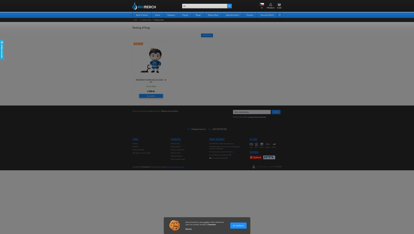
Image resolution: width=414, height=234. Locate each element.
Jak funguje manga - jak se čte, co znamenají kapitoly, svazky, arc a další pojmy (224, 148)
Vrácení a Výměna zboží (178, 150)
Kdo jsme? (135, 146)
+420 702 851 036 (219, 129)
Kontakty (135, 143)
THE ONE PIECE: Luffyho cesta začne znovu (221, 143)
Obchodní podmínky (177, 156)
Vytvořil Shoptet (262, 167)
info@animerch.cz (198, 129)
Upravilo (275, 167)
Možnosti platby (175, 143)
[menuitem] (142, 15)
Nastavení (188, 229)
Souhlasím (240, 225)
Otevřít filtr (207, 35)
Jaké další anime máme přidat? (141, 153)
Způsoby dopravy (176, 146)
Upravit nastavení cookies (176, 167)
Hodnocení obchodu (138, 150)
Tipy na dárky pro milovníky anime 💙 (220, 155)
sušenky (206, 222)
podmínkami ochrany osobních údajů (257, 117)
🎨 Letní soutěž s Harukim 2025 (218, 158)
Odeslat (276, 112)
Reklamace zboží (175, 153)
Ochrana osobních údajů (178, 159)
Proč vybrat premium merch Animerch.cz (221, 152)
